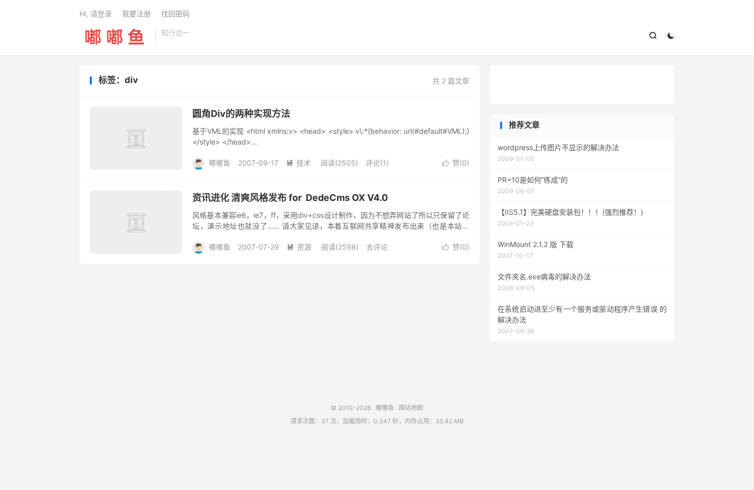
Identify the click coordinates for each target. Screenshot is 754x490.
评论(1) (377, 162)
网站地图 (411, 408)
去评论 (377, 246)
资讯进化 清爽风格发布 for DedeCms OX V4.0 (290, 197)
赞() (455, 162)
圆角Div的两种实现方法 (241, 113)
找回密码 (175, 13)
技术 (298, 162)
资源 (299, 246)
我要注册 (136, 13)
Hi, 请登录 (96, 13)
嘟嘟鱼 (115, 36)
